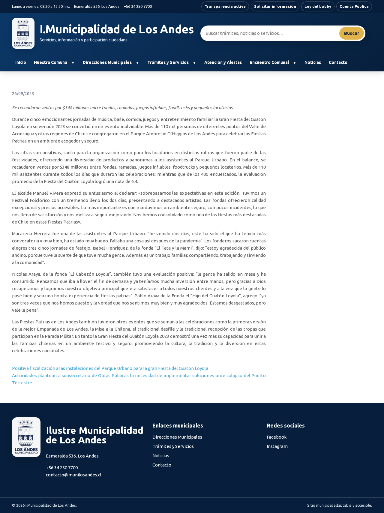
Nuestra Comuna (50, 62)
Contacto (338, 62)
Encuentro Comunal (269, 62)
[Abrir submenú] (72, 63)
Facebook (276, 437)
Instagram (277, 446)
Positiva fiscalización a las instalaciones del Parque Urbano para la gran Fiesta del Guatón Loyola (110, 368)
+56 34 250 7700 (138, 6)
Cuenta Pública (354, 6)
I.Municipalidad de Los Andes (117, 29)
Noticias (312, 62)
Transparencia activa (225, 6)
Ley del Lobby (317, 6)
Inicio (20, 62)
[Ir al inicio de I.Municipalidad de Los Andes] (23, 33)
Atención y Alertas (223, 62)
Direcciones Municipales (107, 62)
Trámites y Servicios (168, 62)
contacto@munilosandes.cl (73, 474)
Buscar (351, 33)
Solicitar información (275, 6)
